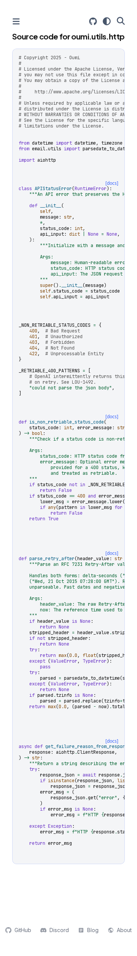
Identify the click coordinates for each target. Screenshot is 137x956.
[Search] (121, 20)
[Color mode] (107, 21)
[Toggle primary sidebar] (16, 21)
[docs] (111, 183)
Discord (59, 930)
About (124, 930)
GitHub (22, 930)
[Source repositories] (93, 21)
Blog (93, 930)
